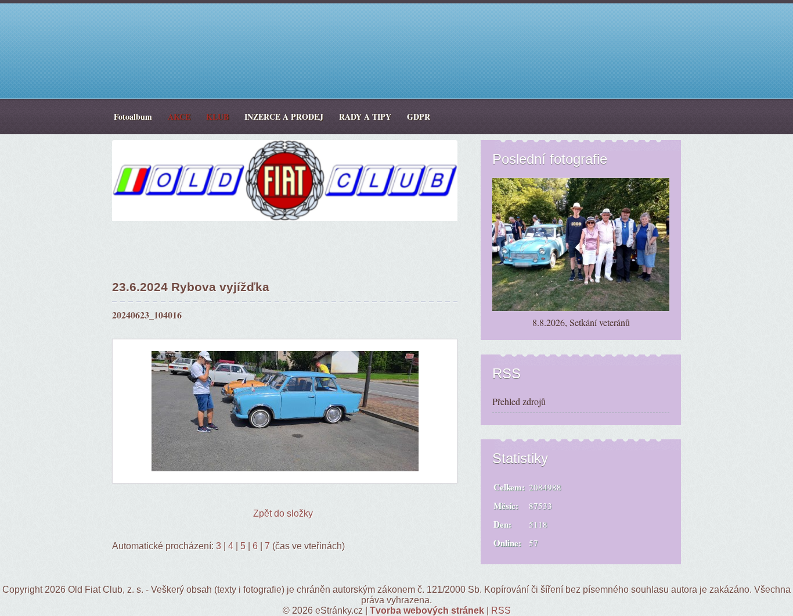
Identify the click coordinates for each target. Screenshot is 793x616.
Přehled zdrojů (519, 401)
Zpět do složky (283, 513)
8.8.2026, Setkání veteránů (581, 322)
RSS (501, 610)
